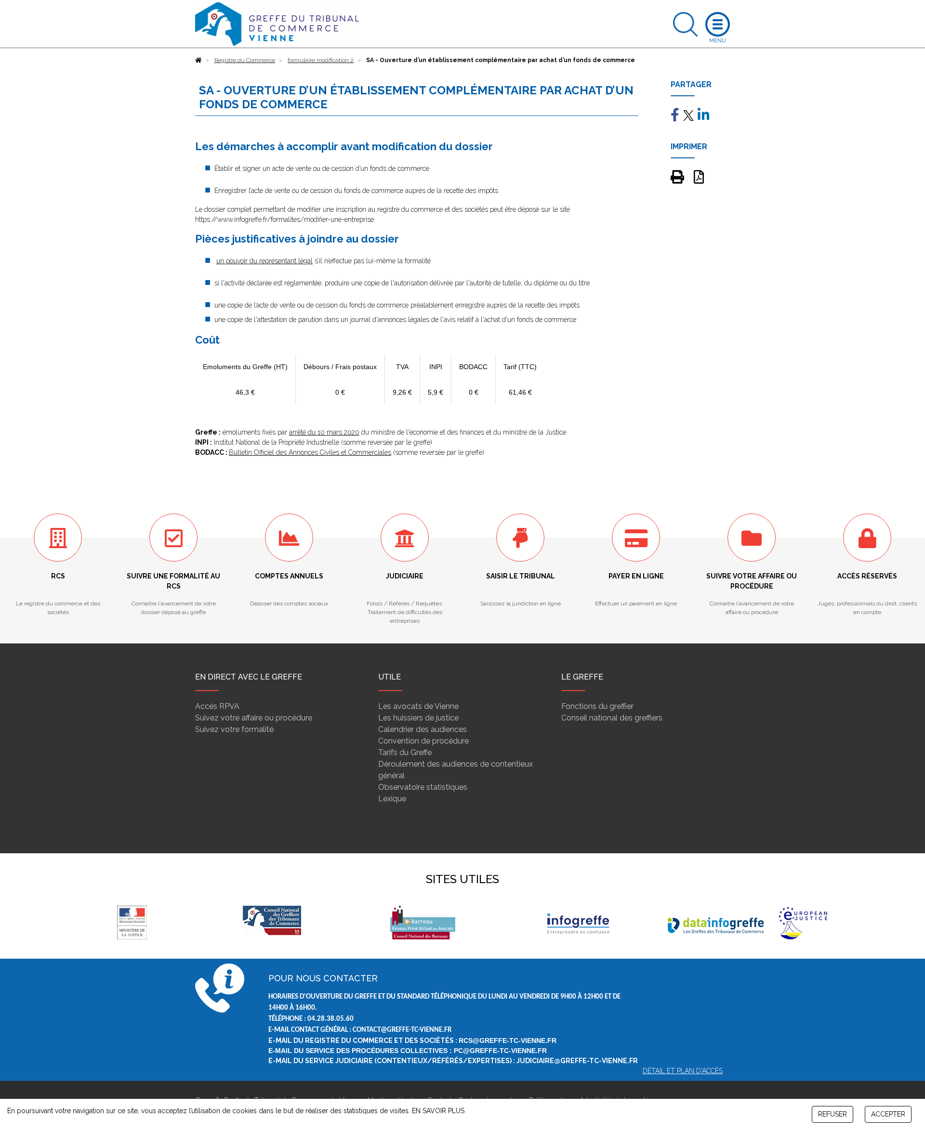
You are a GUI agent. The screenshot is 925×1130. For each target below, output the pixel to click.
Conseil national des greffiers (611, 717)
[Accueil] (198, 60)
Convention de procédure (423, 740)
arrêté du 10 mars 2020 (324, 432)
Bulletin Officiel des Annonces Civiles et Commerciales (310, 452)
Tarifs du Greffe (405, 752)
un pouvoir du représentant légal (264, 261)
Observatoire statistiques (422, 787)
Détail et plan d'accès (683, 1071)
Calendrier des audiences (422, 729)
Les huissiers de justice (418, 717)
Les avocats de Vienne (418, 706)
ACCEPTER (888, 1114)
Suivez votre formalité (234, 729)
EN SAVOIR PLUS (438, 1111)
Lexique (392, 798)
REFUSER (832, 1114)
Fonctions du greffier (597, 706)
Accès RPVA (217, 706)
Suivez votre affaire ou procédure (253, 717)
